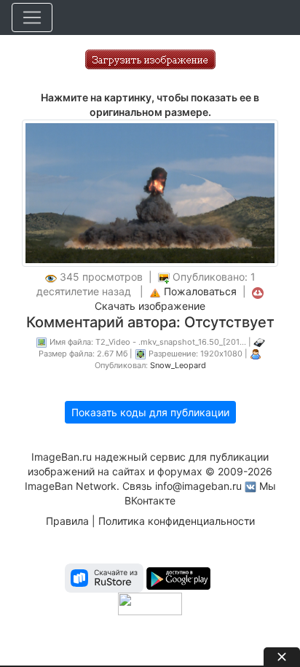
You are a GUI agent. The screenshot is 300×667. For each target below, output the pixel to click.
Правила (67, 521)
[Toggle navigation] (32, 17)
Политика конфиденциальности (176, 521)
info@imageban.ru (198, 486)
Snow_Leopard (178, 365)
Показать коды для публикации (150, 412)
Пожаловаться (200, 291)
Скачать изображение (150, 306)
